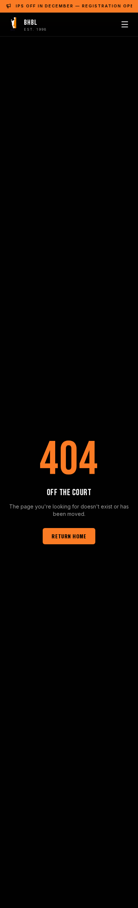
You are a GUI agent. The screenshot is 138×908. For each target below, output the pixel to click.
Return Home (69, 536)
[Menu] (124, 24)
